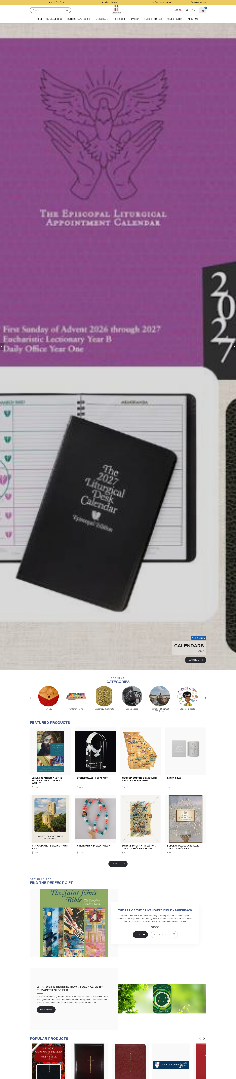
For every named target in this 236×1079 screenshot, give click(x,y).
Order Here (46, 1009)
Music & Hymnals (153, 19)
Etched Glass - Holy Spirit (92, 778)
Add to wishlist (162, 934)
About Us (193, 19)
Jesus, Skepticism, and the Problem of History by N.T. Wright (47, 780)
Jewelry (135, 19)
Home (39, 19)
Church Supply (174, 19)
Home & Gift (119, 19)
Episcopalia (101, 19)
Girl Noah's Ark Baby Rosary (93, 846)
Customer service (198, 2)
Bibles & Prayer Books (78, 19)
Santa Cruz (174, 778)
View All (116, 863)
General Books (54, 19)
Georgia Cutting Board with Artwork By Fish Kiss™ (139, 779)
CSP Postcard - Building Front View (50, 847)
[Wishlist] (193, 10)
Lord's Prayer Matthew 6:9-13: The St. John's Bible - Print (139, 847)
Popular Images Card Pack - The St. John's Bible (183, 847)
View (138, 934)
